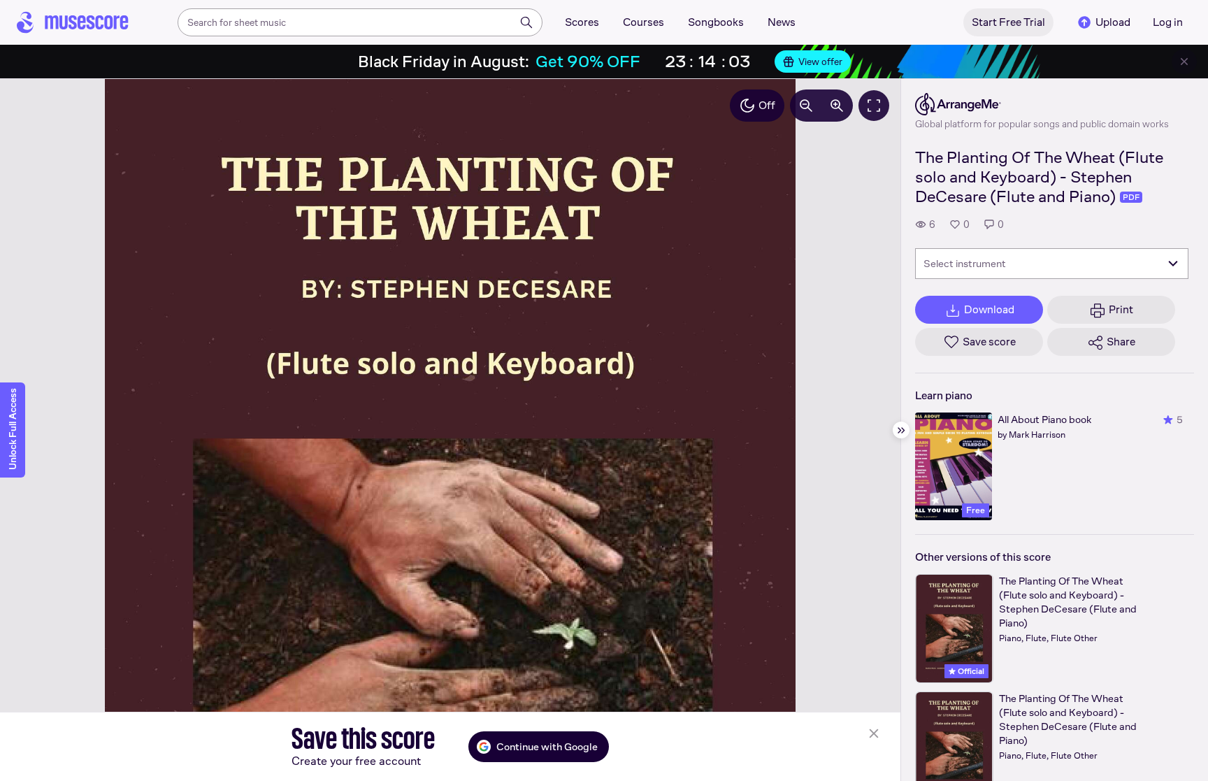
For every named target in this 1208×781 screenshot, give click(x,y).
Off (766, 105)
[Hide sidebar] (901, 430)
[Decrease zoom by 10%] (806, 105)
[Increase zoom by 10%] (836, 105)
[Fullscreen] (873, 105)
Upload (1112, 22)
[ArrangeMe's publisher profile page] (1042, 104)
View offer (820, 61)
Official (970, 671)
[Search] (526, 22)
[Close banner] (1184, 61)
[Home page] (73, 22)
